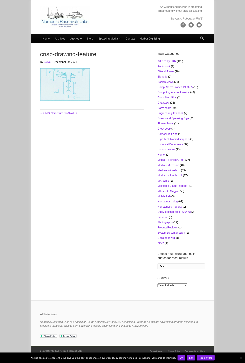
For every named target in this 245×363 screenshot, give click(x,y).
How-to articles (166, 149)
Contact (130, 38)
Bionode (163, 76)
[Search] (202, 38)
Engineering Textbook (170, 113)
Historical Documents (170, 144)
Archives (60, 38)
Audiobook (164, 66)
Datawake (164, 102)
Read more (205, 357)
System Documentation (171, 232)
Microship (163, 180)
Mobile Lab (164, 196)
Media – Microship (168, 165)
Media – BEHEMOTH (170, 159)
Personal (163, 217)
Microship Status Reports (172, 185)
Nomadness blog (168, 201)
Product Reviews (168, 227)
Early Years (164, 108)
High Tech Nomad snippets (174, 139)
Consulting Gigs (167, 97)
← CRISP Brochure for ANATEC (59, 113)
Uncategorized (166, 237)
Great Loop (164, 128)
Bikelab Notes (166, 71)
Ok (181, 357)
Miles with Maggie (168, 191)
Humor (162, 154)
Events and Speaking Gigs (173, 118)
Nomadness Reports (170, 206)
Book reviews (166, 82)
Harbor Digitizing (150, 38)
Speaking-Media (108, 38)
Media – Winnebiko (169, 170)
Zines (161, 243)
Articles (74, 38)
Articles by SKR (167, 61)
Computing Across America (174, 92)
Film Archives (166, 123)
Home (46, 38)
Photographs (165, 222)
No (191, 357)
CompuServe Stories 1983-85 (175, 87)
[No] (240, 357)
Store (90, 38)
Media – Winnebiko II (170, 175)
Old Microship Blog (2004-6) (174, 211)
